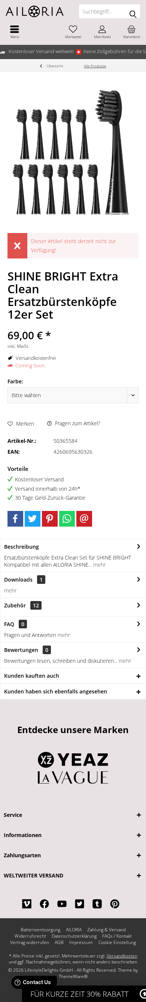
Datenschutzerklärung (74, 936)
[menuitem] (14, 32)
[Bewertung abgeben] (73, 325)
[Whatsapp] (67, 519)
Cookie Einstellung (117, 943)
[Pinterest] (50, 519)
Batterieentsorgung (40, 930)
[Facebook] (15, 519)
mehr (99, 564)
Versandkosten (122, 956)
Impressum (81, 943)
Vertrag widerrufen (29, 943)
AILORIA (74, 930)
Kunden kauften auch (31, 675)
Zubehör (21, 605)
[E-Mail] (84, 519)
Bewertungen (21, 649)
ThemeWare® (73, 976)
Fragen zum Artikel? (77, 423)
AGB (59, 943)
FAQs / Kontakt (117, 936)
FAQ (14, 624)
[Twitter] (32, 519)
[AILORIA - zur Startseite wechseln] (36, 11)
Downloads (18, 579)
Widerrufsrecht (30, 936)
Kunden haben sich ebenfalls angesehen (55, 691)
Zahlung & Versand (106, 930)
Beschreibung (21, 546)
